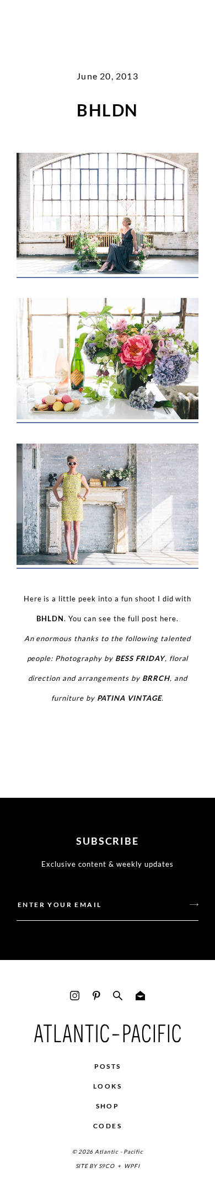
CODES (107, 1126)
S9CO (107, 1165)
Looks (107, 1086)
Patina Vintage (129, 698)
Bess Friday (140, 658)
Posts (107, 1066)
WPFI (131, 1165)
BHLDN (50, 618)
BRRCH (156, 678)
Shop (108, 1106)
